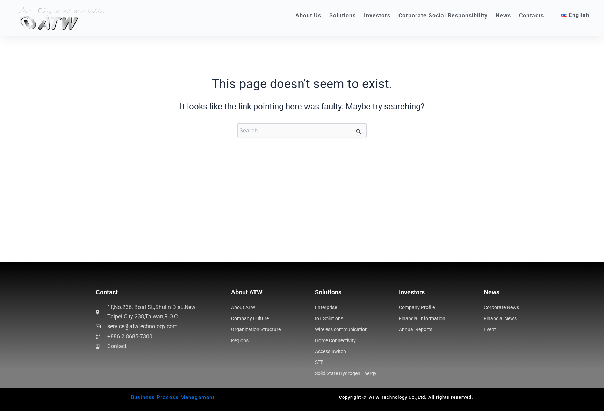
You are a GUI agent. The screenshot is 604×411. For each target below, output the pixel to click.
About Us (308, 15)
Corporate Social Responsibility (443, 15)
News (503, 15)
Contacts (531, 15)
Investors (377, 15)
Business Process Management (173, 397)
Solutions (342, 15)
